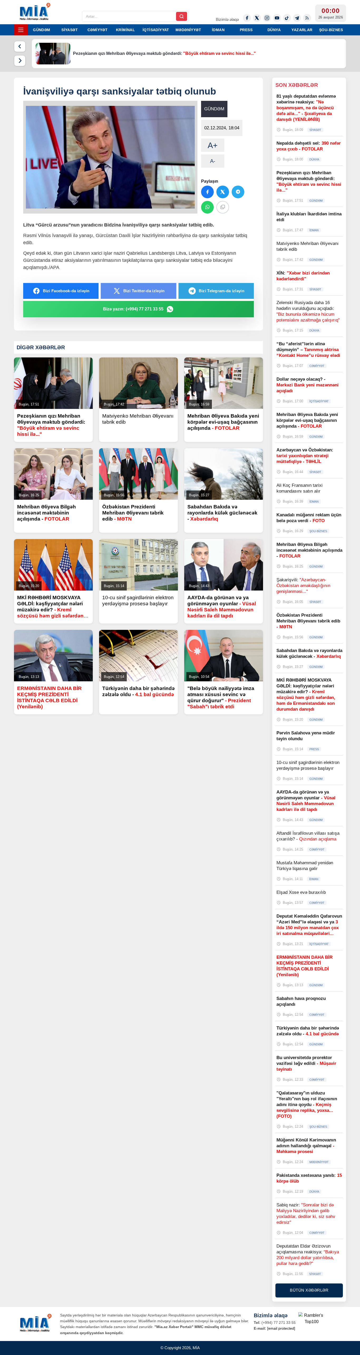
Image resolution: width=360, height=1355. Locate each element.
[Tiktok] (287, 18)
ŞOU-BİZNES (331, 30)
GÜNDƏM (41, 30)
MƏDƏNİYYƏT (188, 30)
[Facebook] (247, 18)
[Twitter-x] (257, 18)
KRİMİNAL (125, 30)
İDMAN (218, 30)
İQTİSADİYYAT (156, 30)
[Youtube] (277, 18)
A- (212, 161)
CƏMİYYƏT (97, 30)
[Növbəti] (20, 60)
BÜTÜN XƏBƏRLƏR (309, 1290)
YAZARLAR (301, 30)
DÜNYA (274, 30)
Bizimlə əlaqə (227, 19)
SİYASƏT (69, 30)
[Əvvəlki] (20, 46)
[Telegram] (297, 18)
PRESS (246, 30)
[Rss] (307, 18)
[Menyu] (21, 29)
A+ (213, 145)
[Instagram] (267, 18)
